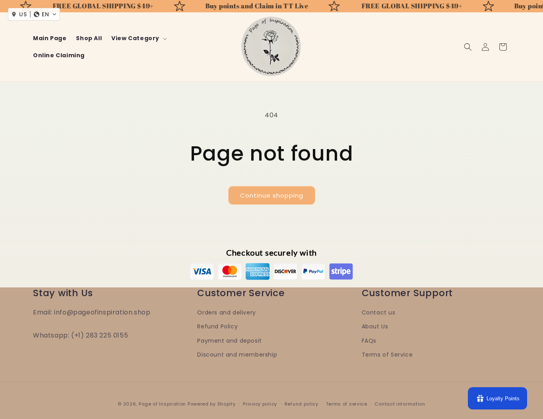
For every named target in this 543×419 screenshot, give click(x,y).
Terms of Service (387, 355)
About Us (375, 326)
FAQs (369, 341)
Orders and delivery (226, 312)
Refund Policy (217, 326)
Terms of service (346, 404)
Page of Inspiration (162, 404)
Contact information (399, 404)
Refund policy (301, 404)
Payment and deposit (229, 341)
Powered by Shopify (212, 404)
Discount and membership (237, 355)
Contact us (379, 312)
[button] (138, 38)
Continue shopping (271, 195)
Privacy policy (260, 404)
